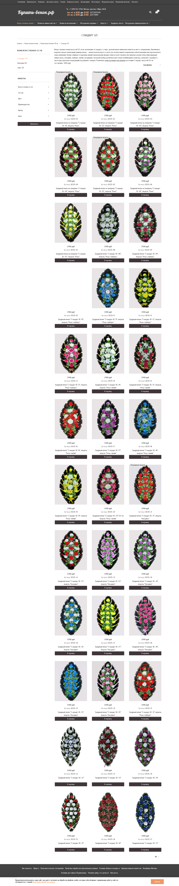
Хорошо (157, 882)
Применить (34, 124)
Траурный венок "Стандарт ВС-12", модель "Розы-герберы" (145, 320)
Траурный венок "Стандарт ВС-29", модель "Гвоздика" (108, 713)
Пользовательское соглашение (52, 868)
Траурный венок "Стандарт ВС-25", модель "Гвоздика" (71, 713)
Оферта (36, 868)
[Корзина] (157, 12)
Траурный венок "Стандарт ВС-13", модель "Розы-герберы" (71, 386)
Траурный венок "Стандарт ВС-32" (71, 778)
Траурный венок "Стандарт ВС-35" (71, 843)
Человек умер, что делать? (98, 873)
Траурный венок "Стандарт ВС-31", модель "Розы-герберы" (145, 713)
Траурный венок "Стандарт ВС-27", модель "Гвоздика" (108, 648)
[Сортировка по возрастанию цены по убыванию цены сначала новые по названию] (152, 65)
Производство (31, 2)
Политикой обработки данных (44, 882)
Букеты (103, 23)
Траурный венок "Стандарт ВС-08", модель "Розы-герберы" (108, 255)
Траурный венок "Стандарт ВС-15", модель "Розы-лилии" (145, 386)
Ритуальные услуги (108, 2)
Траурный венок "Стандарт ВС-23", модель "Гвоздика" (108, 582)
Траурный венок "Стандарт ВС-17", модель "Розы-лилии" (108, 451)
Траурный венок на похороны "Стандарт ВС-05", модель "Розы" (108, 189)
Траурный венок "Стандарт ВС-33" (108, 778)
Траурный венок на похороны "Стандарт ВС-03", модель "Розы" (145, 124)
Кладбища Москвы (150, 868)
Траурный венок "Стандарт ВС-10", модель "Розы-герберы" (71, 320)
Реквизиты (41, 2)
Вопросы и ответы (73, 2)
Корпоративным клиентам (131, 868)
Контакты (135, 2)
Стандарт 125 (23, 58)
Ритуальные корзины (88, 23)
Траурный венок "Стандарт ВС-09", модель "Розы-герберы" (145, 255)
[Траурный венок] (108, 223)
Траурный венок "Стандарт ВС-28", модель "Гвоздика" (145, 648)
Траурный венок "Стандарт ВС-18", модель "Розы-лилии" (145, 451)
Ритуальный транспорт (123, 2)
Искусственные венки (25, 23)
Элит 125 (21, 68)
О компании (21, 2)
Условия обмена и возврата (109, 868)
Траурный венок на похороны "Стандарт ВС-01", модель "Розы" (71, 124)
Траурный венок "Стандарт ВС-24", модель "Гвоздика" (145, 582)
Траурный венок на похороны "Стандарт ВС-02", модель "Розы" (108, 124)
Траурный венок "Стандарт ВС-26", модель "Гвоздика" (71, 648)
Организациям (85, 2)
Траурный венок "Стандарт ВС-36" (108, 843)
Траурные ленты (117, 23)
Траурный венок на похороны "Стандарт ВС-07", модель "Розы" (71, 255)
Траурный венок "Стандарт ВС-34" (145, 778)
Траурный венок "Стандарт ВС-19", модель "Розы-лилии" (71, 517)
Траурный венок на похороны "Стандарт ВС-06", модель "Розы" (145, 189)
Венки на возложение (68, 23)
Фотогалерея (96, 2)
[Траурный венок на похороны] (71, 92)
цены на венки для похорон (115, 60)
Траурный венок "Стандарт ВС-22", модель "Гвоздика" (71, 582)
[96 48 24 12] (157, 856)
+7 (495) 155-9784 (76, 9)
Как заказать (27, 868)
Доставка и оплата (53, 2)
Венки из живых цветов (46, 23)
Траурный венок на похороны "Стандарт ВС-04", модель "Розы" (71, 189)
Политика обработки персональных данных (81, 868)
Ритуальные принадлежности (136, 23)
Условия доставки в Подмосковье (73, 873)
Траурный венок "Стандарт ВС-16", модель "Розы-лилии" (71, 451)
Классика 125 (22, 63)
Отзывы (63, 2)
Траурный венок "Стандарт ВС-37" (145, 843)
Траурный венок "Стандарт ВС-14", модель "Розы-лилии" (108, 386)
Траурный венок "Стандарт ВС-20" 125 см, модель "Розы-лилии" (108, 517)
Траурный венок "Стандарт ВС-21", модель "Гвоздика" (145, 517)
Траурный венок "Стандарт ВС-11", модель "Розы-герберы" (108, 320)
